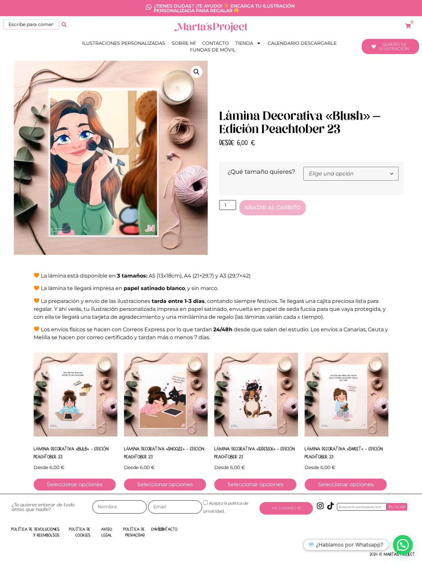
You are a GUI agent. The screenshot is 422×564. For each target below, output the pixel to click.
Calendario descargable (302, 43)
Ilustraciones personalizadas (123, 43)
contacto (168, 529)
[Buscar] (64, 24)
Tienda (244, 43)
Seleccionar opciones (75, 484)
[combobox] (31, 24)
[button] (196, 72)
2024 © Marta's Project (392, 554)
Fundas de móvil (212, 50)
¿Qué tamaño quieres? (261, 172)
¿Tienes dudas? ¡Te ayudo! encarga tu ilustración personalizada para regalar (224, 8)
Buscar (397, 506)
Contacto (215, 43)
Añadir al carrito (272, 207)
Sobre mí (184, 43)
